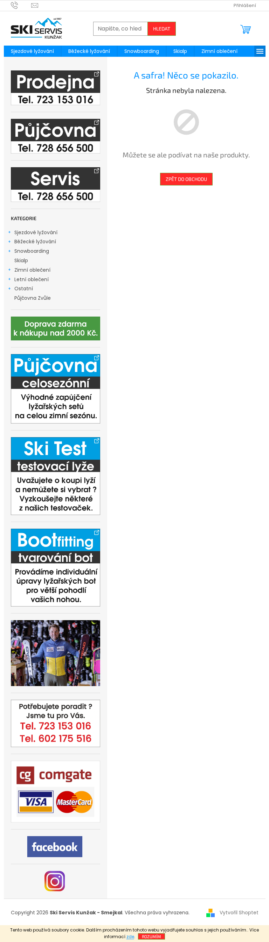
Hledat (161, 29)
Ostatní (23, 288)
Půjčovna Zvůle (32, 297)
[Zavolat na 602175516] (21, 5)
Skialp (21, 260)
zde (130, 937)
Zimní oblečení (32, 269)
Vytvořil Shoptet (239, 912)
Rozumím (151, 936)
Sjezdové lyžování (35, 232)
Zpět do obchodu (186, 179)
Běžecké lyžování (35, 241)
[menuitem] (32, 51)
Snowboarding (31, 251)
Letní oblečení (31, 279)
